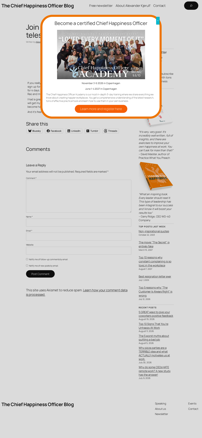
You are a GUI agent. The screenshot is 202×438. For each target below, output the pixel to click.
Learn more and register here (101, 109)
